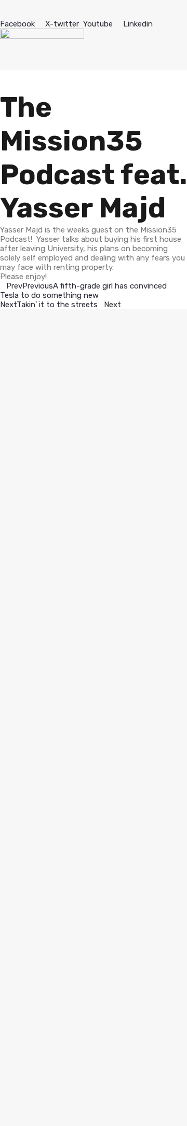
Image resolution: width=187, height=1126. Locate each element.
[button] (93, 9)
